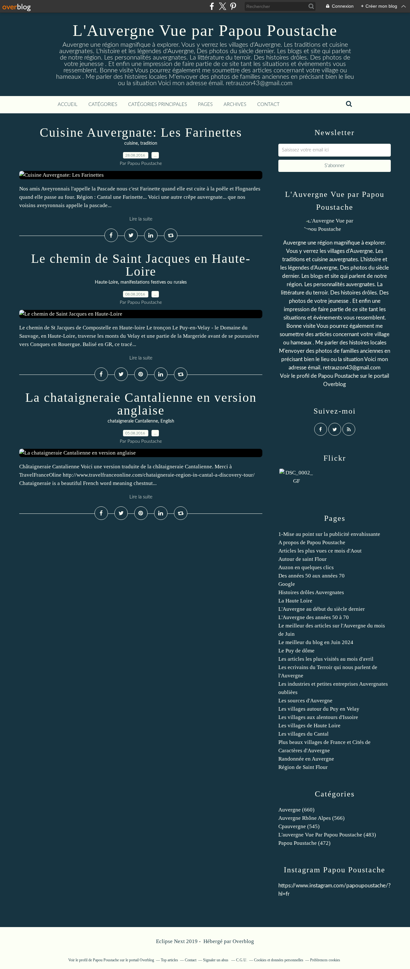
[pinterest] (233, 6)
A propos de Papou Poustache (311, 542)
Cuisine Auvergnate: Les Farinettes (141, 132)
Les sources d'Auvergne (305, 701)
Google (286, 584)
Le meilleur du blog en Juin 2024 (315, 642)
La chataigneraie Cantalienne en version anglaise (141, 403)
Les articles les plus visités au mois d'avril (325, 659)
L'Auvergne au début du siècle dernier (321, 609)
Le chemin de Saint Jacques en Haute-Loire (140, 265)
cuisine (131, 143)
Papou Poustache (338, 376)
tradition (148, 143)
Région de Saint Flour (303, 767)
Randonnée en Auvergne (306, 759)
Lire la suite (140, 219)
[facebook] (212, 6)
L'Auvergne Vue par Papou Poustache (205, 30)
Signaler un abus (216, 960)
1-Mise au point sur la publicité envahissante (329, 534)
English (167, 421)
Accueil (68, 104)
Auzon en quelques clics (306, 567)
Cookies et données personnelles (278, 960)
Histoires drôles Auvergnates (311, 592)
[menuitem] (67, 104)
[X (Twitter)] (222, 6)
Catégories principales (157, 104)
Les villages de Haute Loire (309, 726)
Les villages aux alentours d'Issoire (318, 717)
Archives (235, 104)
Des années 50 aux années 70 (311, 576)
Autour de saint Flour (302, 559)
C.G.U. (241, 960)
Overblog (243, 941)
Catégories (102, 104)
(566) (311, 818)
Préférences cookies (325, 960)
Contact (268, 104)
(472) (304, 843)
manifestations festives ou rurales (153, 282)
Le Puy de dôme (296, 651)
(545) (299, 826)
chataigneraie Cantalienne (133, 421)
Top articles (169, 960)
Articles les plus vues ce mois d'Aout (320, 551)
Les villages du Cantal (303, 734)
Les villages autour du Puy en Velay (318, 709)
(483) (327, 835)
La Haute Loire (295, 601)
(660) (296, 810)
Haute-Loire (106, 282)
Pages (205, 104)
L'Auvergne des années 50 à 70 (313, 617)
